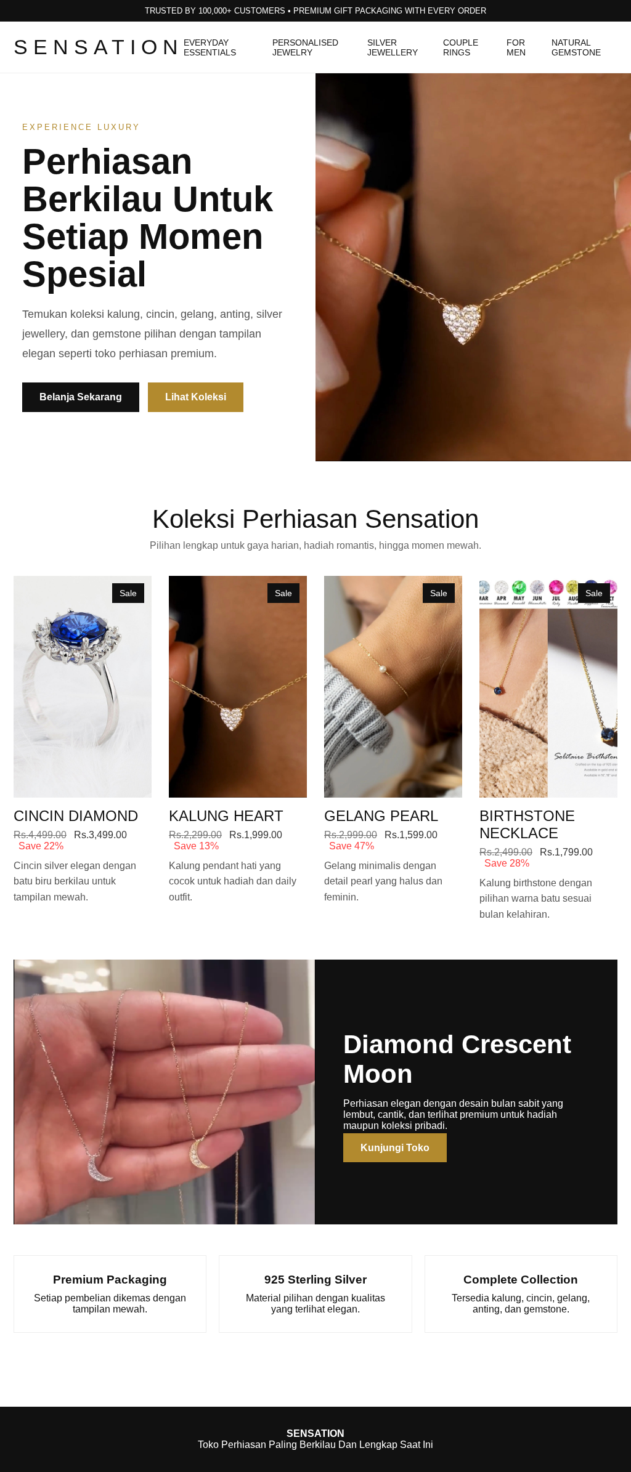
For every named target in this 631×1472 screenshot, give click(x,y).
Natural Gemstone (576, 47)
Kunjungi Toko (394, 1147)
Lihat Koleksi (195, 397)
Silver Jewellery (392, 47)
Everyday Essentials (210, 47)
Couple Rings (460, 47)
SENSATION (99, 47)
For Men (516, 47)
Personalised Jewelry (305, 47)
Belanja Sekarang (80, 397)
